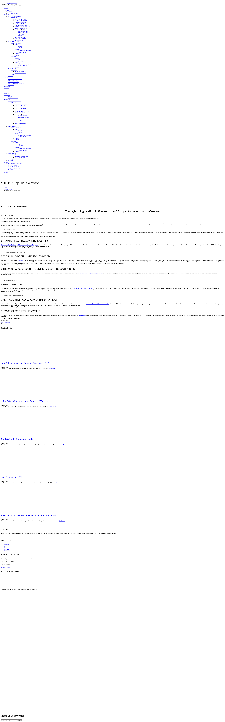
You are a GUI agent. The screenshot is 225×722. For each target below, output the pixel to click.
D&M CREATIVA (8, 189)
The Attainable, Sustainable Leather (17, 439)
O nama (6, 546)
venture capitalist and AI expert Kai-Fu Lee (97, 304)
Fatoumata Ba (21, 260)
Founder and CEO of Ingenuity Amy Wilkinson (90, 273)
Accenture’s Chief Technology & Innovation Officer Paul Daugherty (19, 245)
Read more (52, 368)
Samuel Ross (82, 315)
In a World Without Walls (12, 477)
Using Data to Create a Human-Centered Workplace (25, 401)
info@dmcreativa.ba (12, 3)
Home (5, 187)
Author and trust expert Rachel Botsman (84, 288)
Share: (2, 324)
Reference (7, 550)
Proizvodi (6, 547)
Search (20, 720)
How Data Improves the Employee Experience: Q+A (25, 363)
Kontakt (6, 549)
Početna (6, 544)
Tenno (39, 589)
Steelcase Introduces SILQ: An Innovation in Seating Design (28, 515)
